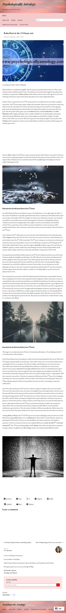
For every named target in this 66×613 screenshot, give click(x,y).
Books (13, 20)
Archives (4, 592)
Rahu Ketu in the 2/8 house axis (18, 33)
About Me (5, 20)
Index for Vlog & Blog (9, 24)
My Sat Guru (24, 24)
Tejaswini (23, 85)
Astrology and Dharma (10, 573)
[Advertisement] (33, 139)
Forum (20, 20)
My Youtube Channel (10, 570)
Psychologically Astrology (19, 4)
